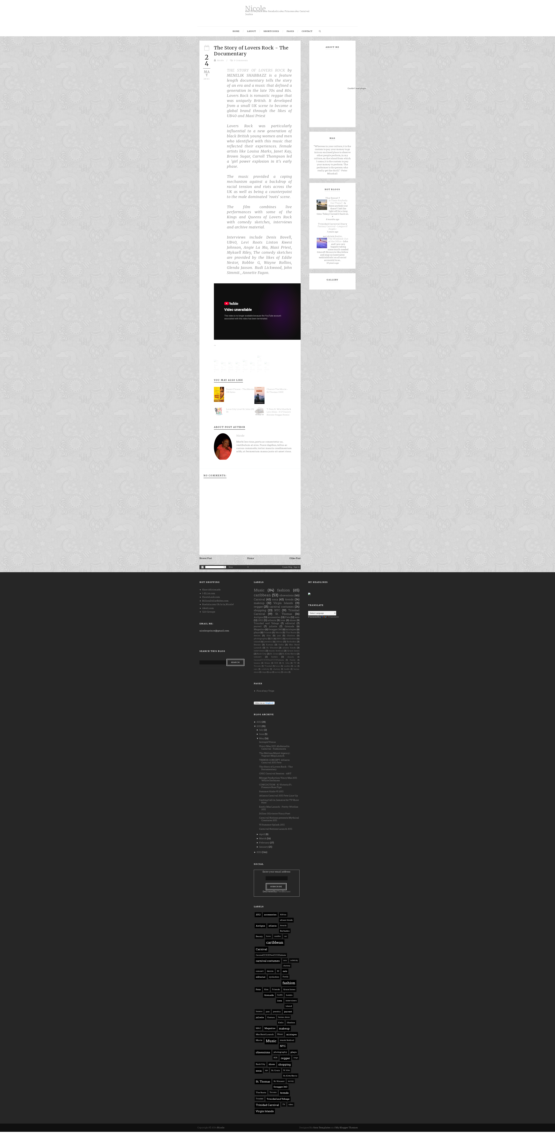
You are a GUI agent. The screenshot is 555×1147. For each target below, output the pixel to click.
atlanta (272, 620)
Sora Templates (321, 1127)
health (286, 669)
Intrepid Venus (267, 742)
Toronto (257, 666)
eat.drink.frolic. (332, 236)
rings (264, 672)
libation (291, 635)
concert (257, 657)
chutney (276, 669)
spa (270, 672)
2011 (259, 726)
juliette (273, 626)
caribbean (262, 595)
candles (287, 666)
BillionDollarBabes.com (215, 601)
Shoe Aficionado (211, 589)
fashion (283, 590)
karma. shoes (284, 1017)
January (263, 847)
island (257, 641)
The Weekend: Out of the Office (338, 240)
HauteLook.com (211, 597)
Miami (267, 663)
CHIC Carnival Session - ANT (275, 773)
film (269, 635)
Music (259, 590)
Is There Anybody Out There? (338, 202)
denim (257, 635)
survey (278, 672)
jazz (279, 635)
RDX (276, 663)
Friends (268, 632)
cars (255, 669)
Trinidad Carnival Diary (332, 224)
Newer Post (205, 558)
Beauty (257, 644)
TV (295, 663)
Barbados (291, 641)
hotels (274, 657)
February (264, 842)
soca (275, 599)
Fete (287, 617)
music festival (276, 651)
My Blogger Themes (346, 1127)
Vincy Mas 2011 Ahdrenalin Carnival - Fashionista (274, 747)
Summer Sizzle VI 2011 (271, 791)
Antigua (258, 617)
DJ (272, 638)
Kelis (281, 644)
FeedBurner (284, 891)
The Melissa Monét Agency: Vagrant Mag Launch (274, 754)
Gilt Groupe (208, 612)
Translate (333, 617)
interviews (259, 651)
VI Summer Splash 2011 (272, 824)
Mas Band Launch (265, 1034)
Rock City (261, 654)
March (263, 838)
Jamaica (257, 663)
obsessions (286, 595)
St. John (285, 663)
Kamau (269, 644)
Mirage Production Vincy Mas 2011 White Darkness (278, 779)
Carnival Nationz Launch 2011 (275, 829)
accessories (274, 617)
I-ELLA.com (208, 593)
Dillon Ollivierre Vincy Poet (274, 813)
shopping (260, 610)
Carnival (259, 599)
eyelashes (291, 638)
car (295, 666)
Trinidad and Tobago (266, 623)
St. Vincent (272, 648)
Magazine (259, 629)
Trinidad (268, 666)
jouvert (258, 626)
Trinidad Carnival (267, 1105)
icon (282, 620)
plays (257, 632)
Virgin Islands (283, 603)
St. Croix (274, 654)
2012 (260, 620)
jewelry (268, 641)
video (285, 672)
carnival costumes (281, 606)
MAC (279, 638)
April (262, 834)
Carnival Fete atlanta (269, 660)
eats (297, 617)
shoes (293, 620)
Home (236, 31)
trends (289, 599)
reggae (258, 606)
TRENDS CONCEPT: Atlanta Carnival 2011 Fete (274, 761)
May (261, 738)
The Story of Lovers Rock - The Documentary (276, 768)
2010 (259, 852)
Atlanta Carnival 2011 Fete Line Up (278, 795)
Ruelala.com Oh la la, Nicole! (218, 604)
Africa (279, 641)
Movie (278, 632)
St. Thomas (283, 613)
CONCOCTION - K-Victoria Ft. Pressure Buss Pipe (275, 786)
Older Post (295, 558)
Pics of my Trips (265, 691)
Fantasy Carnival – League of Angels (332, 227)
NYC (277, 610)
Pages (290, 31)
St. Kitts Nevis (289, 654)
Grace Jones (293, 651)
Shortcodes (271, 31)
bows (277, 666)
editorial (290, 623)
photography (260, 638)
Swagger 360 (275, 629)
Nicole (255, 8)
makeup (259, 603)
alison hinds (289, 648)
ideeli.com (208, 608)
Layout (251, 31)
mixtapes (291, 629)
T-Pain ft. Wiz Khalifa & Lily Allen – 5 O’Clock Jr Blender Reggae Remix (279, 412)
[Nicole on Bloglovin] (264, 703)
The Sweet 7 (332, 198)
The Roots (291, 632)
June (261, 734)
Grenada (289, 626)
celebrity (265, 669)
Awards (290, 657)
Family (292, 660)
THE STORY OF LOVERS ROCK (256, 70)
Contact (307, 31)
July (261, 730)
